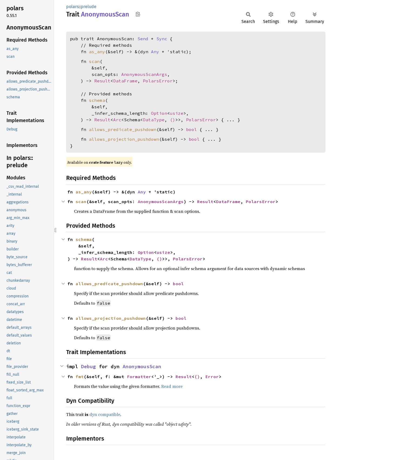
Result (102, 80)
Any (155, 51)
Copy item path (137, 14)
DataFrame (125, 80)
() (172, 119)
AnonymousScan (142, 366)
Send (142, 38)
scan (94, 61)
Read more (172, 386)
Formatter (139, 376)
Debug (88, 366)
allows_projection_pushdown (124, 139)
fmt (80, 376)
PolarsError (158, 80)
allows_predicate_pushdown (122, 129)
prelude (88, 6)
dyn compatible (104, 414)
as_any (97, 51)
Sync (161, 38)
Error (212, 376)
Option (159, 113)
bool (191, 129)
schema (97, 100)
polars (72, 6)
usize (176, 113)
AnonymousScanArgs (144, 74)
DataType (153, 119)
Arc (117, 119)
